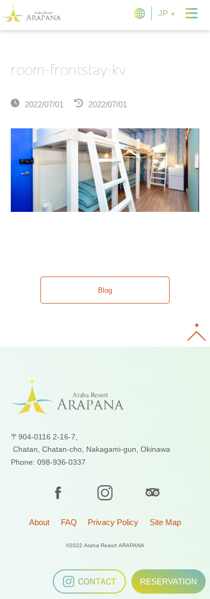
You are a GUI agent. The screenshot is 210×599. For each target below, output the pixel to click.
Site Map (165, 522)
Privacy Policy (113, 522)
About (39, 522)
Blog (105, 290)
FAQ (69, 522)
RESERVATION (168, 581)
